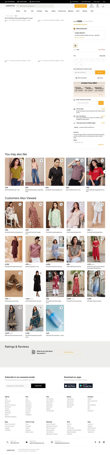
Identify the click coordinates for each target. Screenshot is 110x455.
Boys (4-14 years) (50, 424)
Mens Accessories (9, 426)
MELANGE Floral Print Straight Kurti (14, 232)
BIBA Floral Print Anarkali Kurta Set (13, 335)
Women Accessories (10, 424)
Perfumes (69, 407)
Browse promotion (79, 37)
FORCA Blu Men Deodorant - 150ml (55, 335)
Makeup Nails (70, 405)
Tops (6, 399)
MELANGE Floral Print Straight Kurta (33, 233)
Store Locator (70, 428)
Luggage (7, 428)
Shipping (90, 426)
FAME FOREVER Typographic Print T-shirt (95, 190)
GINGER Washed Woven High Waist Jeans (34, 190)
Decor (27, 424)
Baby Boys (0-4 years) (51, 434)
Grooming (28, 410)
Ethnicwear (8, 401)
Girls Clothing (49, 399)
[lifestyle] (10, 6)
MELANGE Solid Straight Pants (95, 232)
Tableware (28, 430)
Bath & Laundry (29, 432)
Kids (8, 15)
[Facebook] (95, 442)
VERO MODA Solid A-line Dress (33, 301)
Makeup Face (70, 401)
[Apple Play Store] (70, 386)
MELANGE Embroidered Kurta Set (13, 266)
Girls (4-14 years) (50, 428)
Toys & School (49, 432)
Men (89, 403)
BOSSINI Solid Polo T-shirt (32, 266)
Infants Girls (49, 403)
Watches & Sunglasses (10, 416)
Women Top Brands (92, 401)
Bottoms (7, 403)
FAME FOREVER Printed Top (74, 266)
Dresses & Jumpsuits (10, 405)
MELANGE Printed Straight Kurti (54, 232)
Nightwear (7, 410)
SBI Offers (69, 434)
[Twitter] (99, 442)
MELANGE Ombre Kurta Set (94, 301)
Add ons (48, 409)
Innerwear (28, 409)
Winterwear (8, 407)
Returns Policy (91, 430)
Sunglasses (28, 414)
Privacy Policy (32, 451)
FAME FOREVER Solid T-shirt (12, 190)
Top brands (7, 430)
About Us (69, 424)
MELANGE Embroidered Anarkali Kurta (33, 336)
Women (89, 399)
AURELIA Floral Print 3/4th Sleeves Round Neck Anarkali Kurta (96, 267)
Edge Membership (71, 432)
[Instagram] (104, 442)
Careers (69, 426)
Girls (89, 409)
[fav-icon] (92, 5)
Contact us (90, 424)
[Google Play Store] (86, 386)
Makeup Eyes (70, 399)
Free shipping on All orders (80, 24)
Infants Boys (49, 405)
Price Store (90, 410)
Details (101, 94)
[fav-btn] (21, 160)
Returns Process (92, 428)
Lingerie (7, 409)
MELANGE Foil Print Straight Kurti (53, 190)
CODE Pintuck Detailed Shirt (74, 232)
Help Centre (91, 432)
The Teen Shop (50, 410)
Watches (28, 412)
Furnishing (28, 426)
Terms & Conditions (23, 451)
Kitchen (28, 428)
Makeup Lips (70, 403)
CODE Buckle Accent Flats (11, 301)
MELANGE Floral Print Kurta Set (54, 266)
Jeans (16, 15)
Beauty (6, 414)
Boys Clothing (49, 401)
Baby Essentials (50, 430)
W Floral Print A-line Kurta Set (74, 301)
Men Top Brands (92, 405)
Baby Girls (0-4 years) (51, 426)
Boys (12, 15)
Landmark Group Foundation (74, 430)
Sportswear (8, 412)
